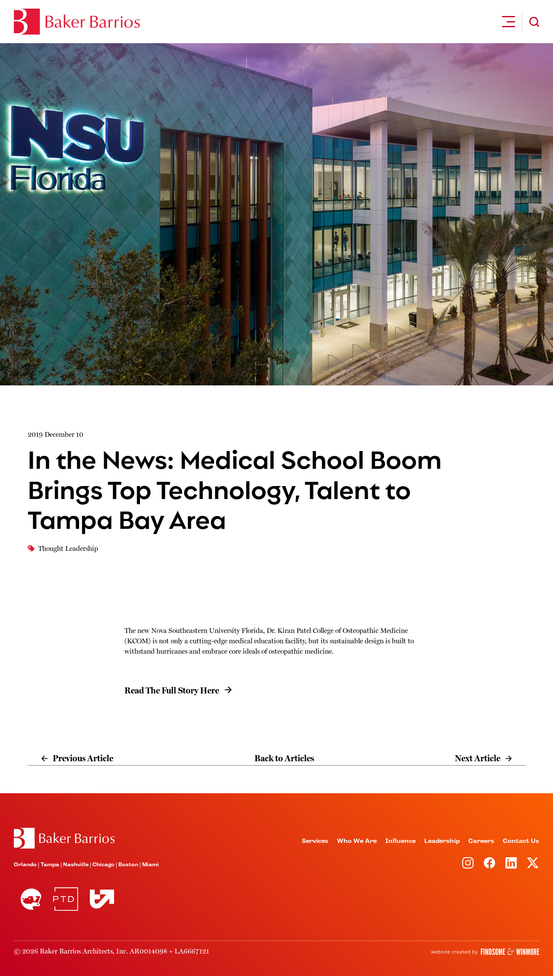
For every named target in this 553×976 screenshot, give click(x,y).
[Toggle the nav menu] (508, 21)
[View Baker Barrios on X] (532, 863)
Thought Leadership (68, 548)
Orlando (25, 865)
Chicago (103, 865)
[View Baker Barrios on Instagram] (467, 862)
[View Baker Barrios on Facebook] (489, 862)
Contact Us (521, 841)
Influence (400, 841)
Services (315, 841)
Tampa (50, 865)
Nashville (76, 865)
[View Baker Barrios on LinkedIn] (511, 862)
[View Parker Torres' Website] (66, 899)
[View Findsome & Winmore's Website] (485, 952)
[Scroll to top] (64, 838)
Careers (481, 841)
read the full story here (171, 691)
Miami (150, 865)
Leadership (442, 841)
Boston (128, 865)
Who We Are (357, 841)
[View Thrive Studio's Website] (98, 899)
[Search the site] (534, 22)
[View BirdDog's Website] (31, 899)
